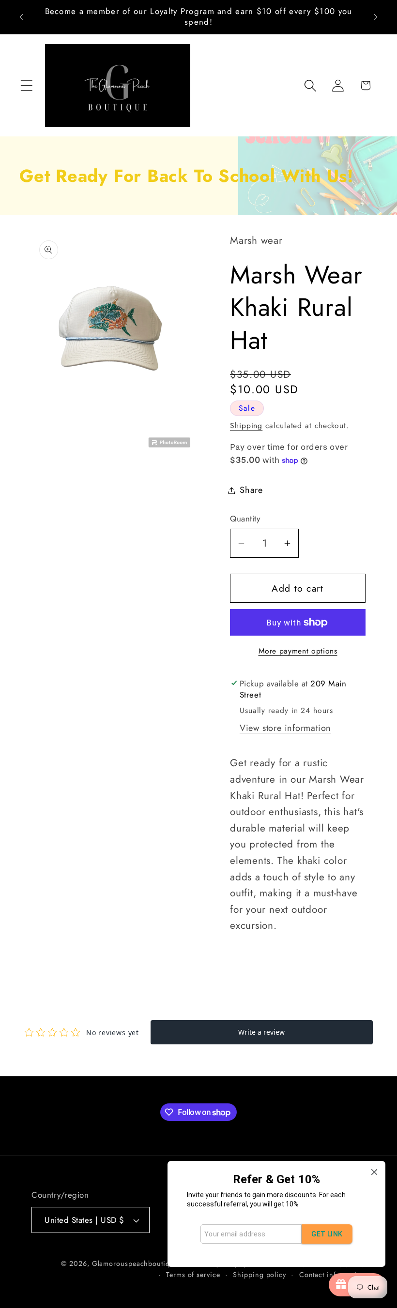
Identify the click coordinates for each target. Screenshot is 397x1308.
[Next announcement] (375, 17)
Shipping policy (259, 1274)
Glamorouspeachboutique (135, 1263)
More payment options (298, 651)
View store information (285, 728)
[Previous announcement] (21, 17)
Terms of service (193, 1274)
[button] (26, 85)
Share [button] (251, 490)
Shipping (246, 425)
